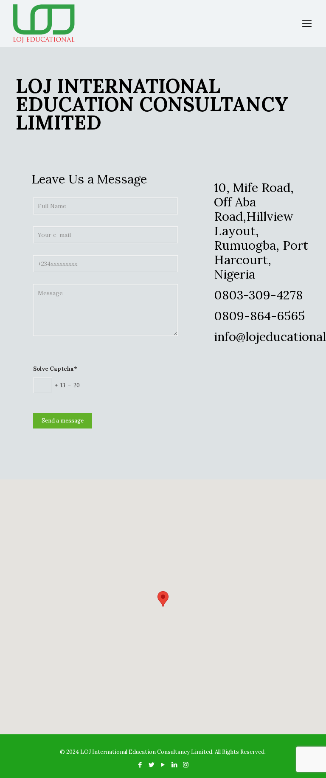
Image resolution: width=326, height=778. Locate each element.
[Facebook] (139, 765)
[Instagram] (185, 765)
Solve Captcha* (55, 368)
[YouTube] (162, 765)
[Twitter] (151, 765)
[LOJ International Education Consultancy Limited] (44, 23)
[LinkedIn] (174, 765)
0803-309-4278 (258, 295)
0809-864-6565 (259, 316)
